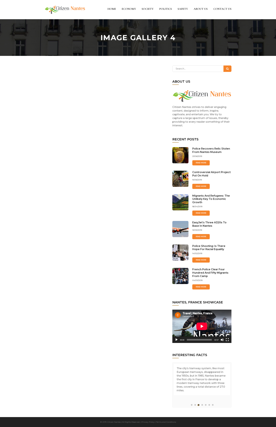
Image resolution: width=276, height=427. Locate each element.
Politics (165, 9)
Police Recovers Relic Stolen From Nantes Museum (211, 150)
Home (111, 9)
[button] (191, 405)
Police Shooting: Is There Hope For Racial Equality (208, 247)
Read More (201, 163)
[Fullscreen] (227, 339)
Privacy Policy (148, 422)
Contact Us (222, 9)
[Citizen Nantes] (65, 9)
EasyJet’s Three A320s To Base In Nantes (209, 224)
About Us (201, 9)
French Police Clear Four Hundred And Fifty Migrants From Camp (210, 273)
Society (147, 9)
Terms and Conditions (166, 422)
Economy (129, 9)
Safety (183, 9)
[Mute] (222, 339)
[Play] (176, 339)
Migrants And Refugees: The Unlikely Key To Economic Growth (211, 199)
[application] (201, 326)
